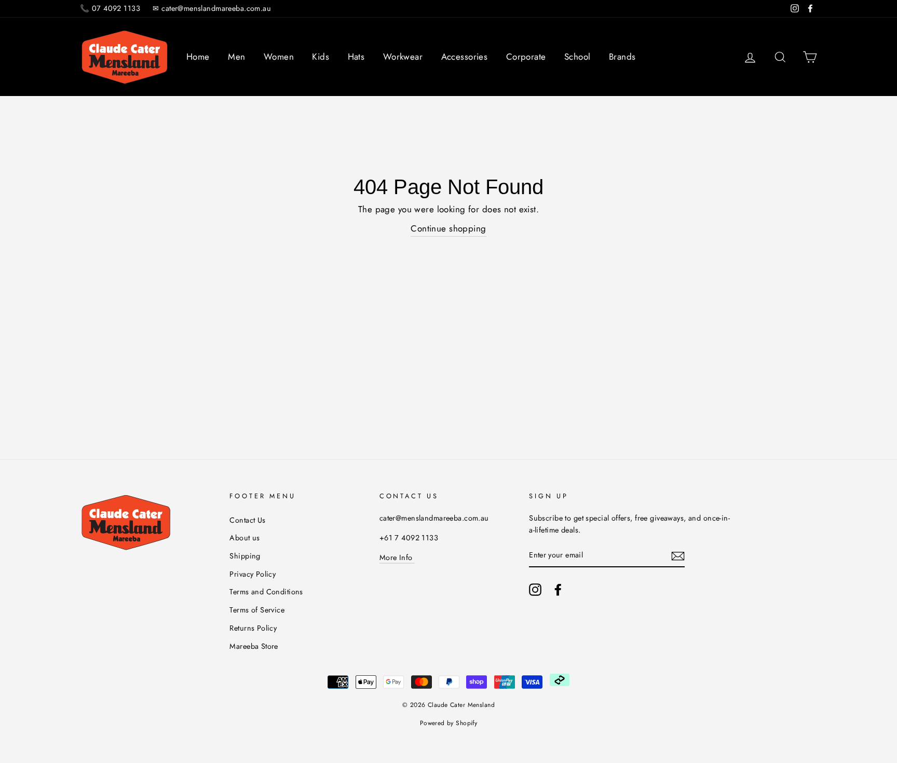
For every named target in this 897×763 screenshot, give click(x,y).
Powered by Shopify (449, 723)
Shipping (244, 556)
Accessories (464, 56)
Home (198, 56)
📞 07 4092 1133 (110, 8)
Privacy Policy (252, 574)
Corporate (526, 56)
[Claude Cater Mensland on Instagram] (535, 589)
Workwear (403, 56)
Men (236, 56)
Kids (320, 56)
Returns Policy (253, 628)
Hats (356, 56)
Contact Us (247, 520)
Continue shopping (448, 228)
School (577, 56)
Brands (622, 56)
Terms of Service (256, 610)
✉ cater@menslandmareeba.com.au (212, 8)
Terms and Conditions (266, 592)
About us (244, 538)
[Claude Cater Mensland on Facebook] (558, 589)
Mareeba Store (253, 646)
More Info (397, 557)
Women (279, 56)
